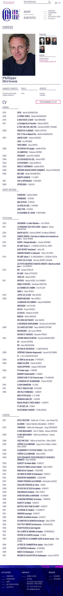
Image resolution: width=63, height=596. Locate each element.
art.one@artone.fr (8, 3)
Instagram (57, 579)
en (60, 2)
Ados (50, 15)
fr (56, 2)
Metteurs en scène (54, 16)
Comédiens (51, 11)
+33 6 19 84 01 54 (8, 2)
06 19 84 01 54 (43, 60)
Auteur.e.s (51, 18)
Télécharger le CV (48, 101)
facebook (57, 576)
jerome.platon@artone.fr (47, 61)
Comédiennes (52, 13)
